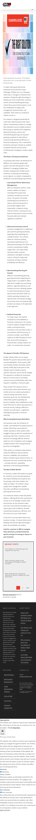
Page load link (4, 720)
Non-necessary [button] (5, 790)
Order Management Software (8, 689)
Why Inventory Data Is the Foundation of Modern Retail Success (15, 562)
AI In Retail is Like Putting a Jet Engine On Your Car (16, 549)
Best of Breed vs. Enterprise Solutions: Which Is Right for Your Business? (17, 575)
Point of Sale (8, 696)
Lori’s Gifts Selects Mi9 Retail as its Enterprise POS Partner (26, 658)
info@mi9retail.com (25, 676)
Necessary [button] (3, 769)
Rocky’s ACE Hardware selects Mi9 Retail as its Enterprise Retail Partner (26, 618)
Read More (16, 728)
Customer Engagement (8, 706)
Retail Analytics (9, 675)
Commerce (7, 701)
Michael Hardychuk (9, 595)
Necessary (5, 772)
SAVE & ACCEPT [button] (5, 810)
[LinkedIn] (20, 699)
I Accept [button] (10, 728)
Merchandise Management (8, 680)
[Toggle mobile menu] (32, 9)
